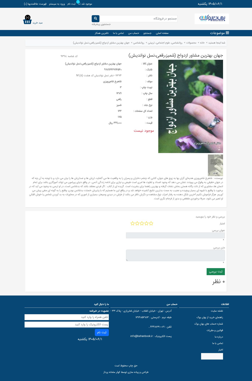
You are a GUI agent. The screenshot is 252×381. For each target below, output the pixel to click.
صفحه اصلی (162, 33)
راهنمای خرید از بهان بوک (210, 317)
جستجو (147, 33)
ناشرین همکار (102, 33)
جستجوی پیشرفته (101, 24)
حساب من (133, 33)
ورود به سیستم (57, 4)
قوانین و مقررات (215, 330)
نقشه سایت (217, 311)
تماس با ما (118, 33)
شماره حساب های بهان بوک (208, 324)
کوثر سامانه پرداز (111, 372)
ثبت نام (71, 4)
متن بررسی (219, 248)
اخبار (220, 350)
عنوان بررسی (218, 230)
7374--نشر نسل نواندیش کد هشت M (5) (99, 75)
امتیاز (222, 223)
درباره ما (219, 337)
